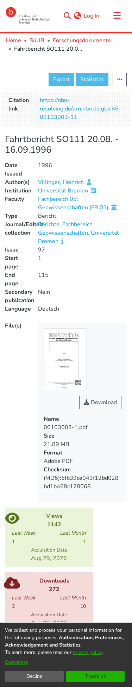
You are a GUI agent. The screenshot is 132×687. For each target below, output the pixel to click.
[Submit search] (67, 16)
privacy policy (87, 652)
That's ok (95, 676)
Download (103, 402)
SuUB (37, 40)
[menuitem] (77, 16)
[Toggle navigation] (117, 16)
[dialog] (66, 655)
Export (61, 79)
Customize (16, 662)
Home (13, 40)
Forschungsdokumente (82, 40)
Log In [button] (92, 16)
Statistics (92, 79)
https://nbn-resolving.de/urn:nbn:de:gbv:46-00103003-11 (80, 108)
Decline (34, 676)
